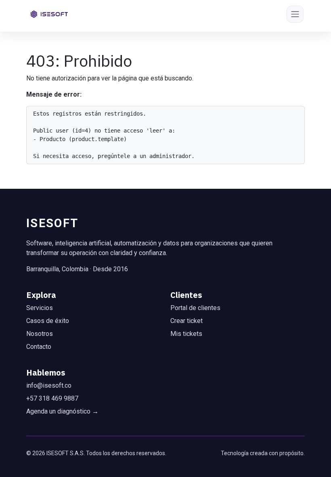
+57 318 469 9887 (52, 398)
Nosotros (39, 334)
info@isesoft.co (48, 385)
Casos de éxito (47, 321)
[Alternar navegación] (295, 14)
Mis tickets (186, 334)
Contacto (38, 346)
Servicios (39, 308)
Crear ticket (186, 321)
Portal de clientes (195, 308)
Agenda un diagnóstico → (62, 411)
